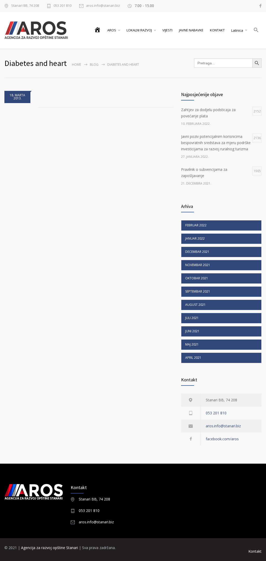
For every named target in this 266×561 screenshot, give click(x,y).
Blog (94, 64)
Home (76, 64)
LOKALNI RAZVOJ (139, 30)
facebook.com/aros (222, 438)
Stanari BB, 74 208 (94, 499)
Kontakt (255, 551)
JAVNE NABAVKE (191, 30)
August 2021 (195, 304)
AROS (111, 30)
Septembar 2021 (197, 291)
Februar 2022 (196, 225)
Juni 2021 (192, 331)
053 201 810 (62, 6)
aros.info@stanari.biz (103, 6)
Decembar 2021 (197, 251)
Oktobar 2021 (196, 278)
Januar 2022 (195, 238)
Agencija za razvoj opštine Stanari (50, 547)
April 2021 (193, 357)
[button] (256, 30)
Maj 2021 (192, 344)
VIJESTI (167, 30)
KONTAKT (217, 30)
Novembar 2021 (197, 265)
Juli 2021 (192, 318)
